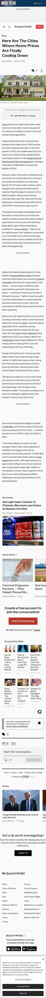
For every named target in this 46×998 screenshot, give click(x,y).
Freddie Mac (7, 340)
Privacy (5, 922)
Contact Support (31, 888)
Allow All (23, 993)
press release (21, 229)
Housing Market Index (20, 275)
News (4, 884)
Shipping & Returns (31, 909)
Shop (4, 893)
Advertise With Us (9, 905)
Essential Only (23, 986)
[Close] (43, 959)
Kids (4, 897)
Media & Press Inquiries (33, 905)
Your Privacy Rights (32, 897)
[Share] (41, 70)
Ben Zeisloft (7, 61)
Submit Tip (23, 853)
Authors (5, 909)
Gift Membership (31, 893)
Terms (5, 917)
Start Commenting (23, 621)
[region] (23, 977)
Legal (26, 901)
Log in (37, 630)
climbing (32, 333)
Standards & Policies (32, 913)
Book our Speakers (10, 913)
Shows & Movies (9, 888)
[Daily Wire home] (23, 26)
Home (5, 124)
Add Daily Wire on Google (25, 116)
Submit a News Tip (31, 917)
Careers (27, 884)
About (4, 901)
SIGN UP (40, 27)
